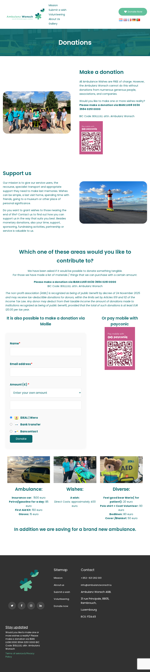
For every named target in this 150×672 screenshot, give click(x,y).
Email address (21, 364)
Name (15, 343)
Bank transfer (30, 424)
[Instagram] (31, 605)
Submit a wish (57, 10)
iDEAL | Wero (29, 418)
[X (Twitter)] (12, 605)
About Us (54, 19)
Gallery (53, 23)
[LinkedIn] (40, 605)
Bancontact (29, 431)
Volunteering (57, 14)
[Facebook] (21, 605)
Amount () (19, 384)
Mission (53, 5)
